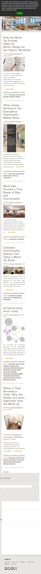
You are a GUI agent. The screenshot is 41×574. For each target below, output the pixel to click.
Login (13, 564)
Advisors (7, 562)
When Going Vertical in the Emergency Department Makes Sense (12, 111)
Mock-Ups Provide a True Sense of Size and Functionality (12, 192)
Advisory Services (9, 380)
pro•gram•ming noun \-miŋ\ (12, 309)
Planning (12, 364)
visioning (6, 368)
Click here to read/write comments (14, 92)
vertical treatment (10, 176)
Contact (23, 562)
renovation (12, 239)
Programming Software (11, 376)
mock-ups (12, 95)
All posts (6, 472)
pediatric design (14, 97)
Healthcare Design (15, 295)
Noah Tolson (14, 315)
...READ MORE (8, 89)
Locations (30, 562)
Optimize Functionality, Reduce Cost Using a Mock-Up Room (12, 254)
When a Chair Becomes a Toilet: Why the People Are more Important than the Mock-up (13, 396)
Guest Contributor (15, 54)
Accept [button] (20, 13)
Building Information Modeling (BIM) (12, 373)
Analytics (15, 562)
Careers (6, 564)
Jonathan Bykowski (15, 408)
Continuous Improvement (12, 378)
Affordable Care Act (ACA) (12, 370)
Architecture (14, 366)
